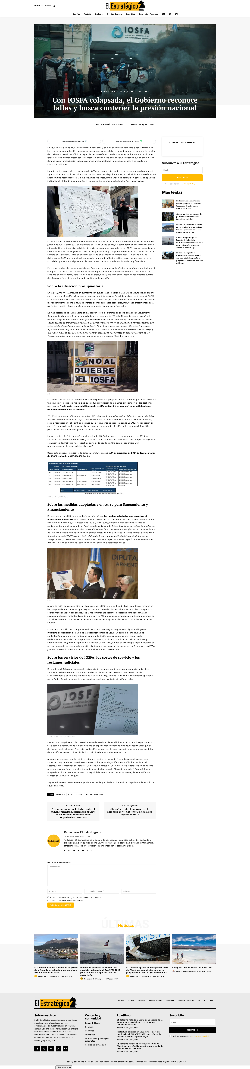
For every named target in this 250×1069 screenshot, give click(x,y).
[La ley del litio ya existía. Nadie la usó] (194, 949)
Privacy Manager (64, 1067)
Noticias (143, 92)
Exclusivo (126, 92)
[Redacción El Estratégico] (53, 840)
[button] (50, 5)
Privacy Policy (189, 184)
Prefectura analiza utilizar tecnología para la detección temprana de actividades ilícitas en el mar (189, 205)
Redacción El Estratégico (113, 124)
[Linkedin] (74, 850)
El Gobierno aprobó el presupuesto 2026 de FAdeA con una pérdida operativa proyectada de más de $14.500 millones (189, 257)
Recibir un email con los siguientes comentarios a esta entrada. (75, 897)
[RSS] (83, 850)
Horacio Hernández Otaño (186, 971)
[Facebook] (65, 850)
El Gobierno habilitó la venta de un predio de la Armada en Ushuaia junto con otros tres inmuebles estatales (189, 228)
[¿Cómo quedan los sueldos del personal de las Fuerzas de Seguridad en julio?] (168, 216)
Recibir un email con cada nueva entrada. (66, 901)
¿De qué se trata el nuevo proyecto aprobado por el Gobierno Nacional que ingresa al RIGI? (129, 812)
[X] (88, 850)
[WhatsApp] (92, 850)
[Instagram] (69, 850)
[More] (194, 148)
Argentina (108, 92)
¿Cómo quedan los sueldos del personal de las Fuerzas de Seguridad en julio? (189, 216)
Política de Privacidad (200, 1036)
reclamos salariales (94, 794)
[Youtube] (65, 1048)
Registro (181, 178)
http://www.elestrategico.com (77, 836)
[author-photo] (36, 976)
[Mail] (78, 850)
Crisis (71, 794)
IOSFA (79, 794)
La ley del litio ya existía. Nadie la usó (192, 967)
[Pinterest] (182, 148)
